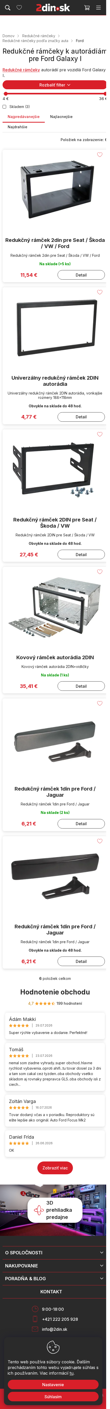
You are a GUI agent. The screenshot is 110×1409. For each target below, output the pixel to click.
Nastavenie (53, 1384)
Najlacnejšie (61, 116)
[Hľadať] (8, 7)
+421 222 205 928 (60, 1319)
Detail (81, 275)
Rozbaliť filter (52, 84)
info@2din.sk (54, 1329)
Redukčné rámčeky (21, 69)
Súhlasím (53, 1396)
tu (71, 1373)
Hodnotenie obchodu (55, 992)
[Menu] (98, 7)
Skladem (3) (19, 106)
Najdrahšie (17, 127)
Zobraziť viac (55, 1167)
